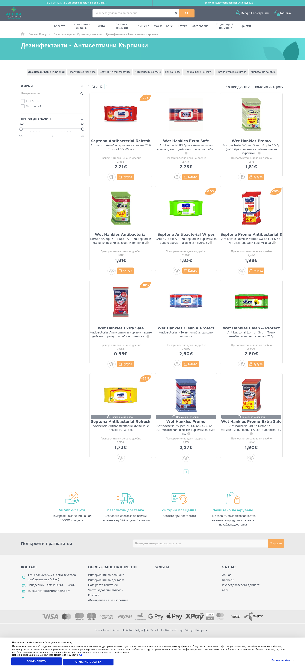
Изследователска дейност (240, 585)
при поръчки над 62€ (229, 3)
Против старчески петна (231, 72)
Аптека (182, 26)
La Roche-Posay (172, 630)
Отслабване (200, 26)
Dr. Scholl (152, 630)
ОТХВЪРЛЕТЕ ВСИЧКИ (88, 662)
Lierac (116, 630)
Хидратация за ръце (263, 72)
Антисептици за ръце (148, 72)
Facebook (23, 597)
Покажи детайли (280, 660)
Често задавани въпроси (105, 590)
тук (81, 655)
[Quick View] (111, 177)
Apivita (127, 630)
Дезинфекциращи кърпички (46, 72)
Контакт (93, 595)
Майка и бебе (163, 26)
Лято (101, 26)
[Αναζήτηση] (187, 13)
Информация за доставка (106, 580)
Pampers (201, 630)
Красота (59, 26)
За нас (227, 574)
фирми (246, 26)
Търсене (276, 543)
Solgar (138, 630)
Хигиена (143, 26)
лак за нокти (172, 72)
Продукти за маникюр (82, 72)
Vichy (189, 630)
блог (225, 590)
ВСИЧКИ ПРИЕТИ (36, 661)
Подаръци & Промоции (225, 26)
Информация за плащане (106, 574)
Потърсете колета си (103, 585)
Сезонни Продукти (121, 26)
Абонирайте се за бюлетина (108, 600)
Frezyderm (102, 630)
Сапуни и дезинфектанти (115, 72)
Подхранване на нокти (198, 72)
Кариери (228, 580)
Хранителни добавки (81, 26)
